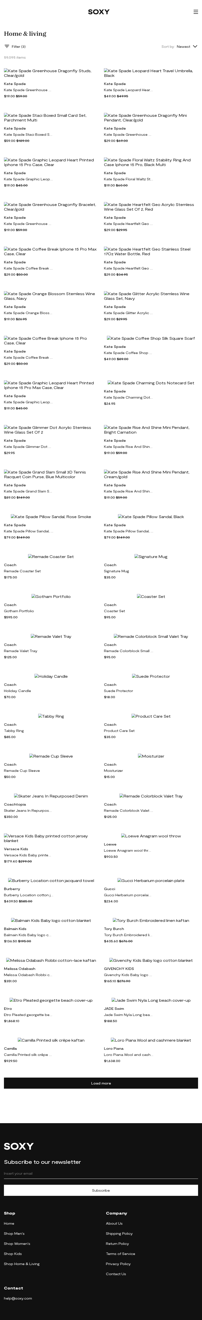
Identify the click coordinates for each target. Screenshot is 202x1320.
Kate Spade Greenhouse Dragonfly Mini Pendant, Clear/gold (128, 134)
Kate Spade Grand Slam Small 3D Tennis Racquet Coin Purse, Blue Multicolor (28, 491)
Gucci (109, 889)
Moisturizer (113, 770)
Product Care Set (119, 730)
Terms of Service (120, 1254)
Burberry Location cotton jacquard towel (28, 895)
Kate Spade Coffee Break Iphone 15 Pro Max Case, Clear (28, 268)
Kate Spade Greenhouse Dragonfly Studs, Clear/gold (28, 90)
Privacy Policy (118, 1264)
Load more (101, 1083)
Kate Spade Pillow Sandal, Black (128, 531)
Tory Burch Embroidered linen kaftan (128, 935)
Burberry (12, 889)
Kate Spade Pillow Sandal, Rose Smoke (28, 531)
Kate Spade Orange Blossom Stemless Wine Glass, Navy (28, 313)
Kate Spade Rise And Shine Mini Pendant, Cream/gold (128, 491)
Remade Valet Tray (20, 651)
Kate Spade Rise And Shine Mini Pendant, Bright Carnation (128, 446)
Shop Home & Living (22, 1264)
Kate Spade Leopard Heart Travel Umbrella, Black (128, 90)
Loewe (110, 844)
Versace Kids (16, 849)
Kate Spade (15, 84)
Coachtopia (15, 804)
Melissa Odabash (19, 968)
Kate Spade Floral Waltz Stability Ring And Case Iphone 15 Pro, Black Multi (128, 179)
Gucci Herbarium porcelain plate (128, 895)
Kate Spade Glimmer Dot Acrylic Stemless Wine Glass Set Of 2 (28, 446)
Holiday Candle (17, 691)
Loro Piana (113, 1048)
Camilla (10, 1048)
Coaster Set (114, 611)
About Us (114, 1223)
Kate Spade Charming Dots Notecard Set (128, 397)
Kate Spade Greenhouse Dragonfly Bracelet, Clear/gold (28, 223)
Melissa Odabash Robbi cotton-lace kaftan (28, 975)
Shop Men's (14, 1233)
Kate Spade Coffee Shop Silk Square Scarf (128, 353)
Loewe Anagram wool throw (128, 850)
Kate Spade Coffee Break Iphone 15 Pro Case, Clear (28, 357)
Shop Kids (13, 1254)
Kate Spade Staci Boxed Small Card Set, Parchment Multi (28, 134)
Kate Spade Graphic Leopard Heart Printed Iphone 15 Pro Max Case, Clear (28, 402)
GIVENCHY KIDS (119, 968)
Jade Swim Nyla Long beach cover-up (128, 1015)
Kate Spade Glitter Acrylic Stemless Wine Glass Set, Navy (128, 313)
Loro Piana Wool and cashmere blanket (128, 1054)
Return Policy (117, 1243)
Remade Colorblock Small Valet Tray (128, 651)
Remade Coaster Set (22, 571)
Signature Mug (116, 571)
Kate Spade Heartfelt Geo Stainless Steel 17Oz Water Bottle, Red (128, 268)
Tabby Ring (14, 730)
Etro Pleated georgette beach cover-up (28, 1015)
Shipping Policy (119, 1233)
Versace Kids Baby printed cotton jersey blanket (28, 855)
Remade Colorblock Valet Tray (128, 810)
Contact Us (116, 1274)
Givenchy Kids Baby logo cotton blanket (128, 975)
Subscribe (101, 1190)
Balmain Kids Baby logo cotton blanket (28, 935)
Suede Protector (118, 691)
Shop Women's (17, 1243)
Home (9, 1223)
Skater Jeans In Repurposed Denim (28, 810)
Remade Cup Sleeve (22, 770)
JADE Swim (114, 1008)
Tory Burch (114, 929)
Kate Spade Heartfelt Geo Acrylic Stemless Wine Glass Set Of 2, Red (128, 223)
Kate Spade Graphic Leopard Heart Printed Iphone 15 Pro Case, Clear (28, 179)
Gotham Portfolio (19, 611)
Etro (8, 1008)
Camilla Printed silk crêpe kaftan (28, 1054)
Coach (10, 565)
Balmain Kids (15, 929)
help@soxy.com (18, 1298)
